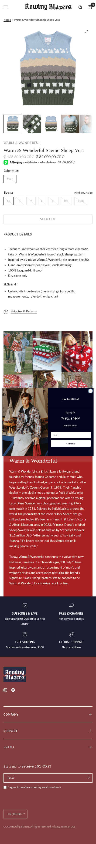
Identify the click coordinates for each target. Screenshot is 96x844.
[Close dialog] (90, 391)
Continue (70, 443)
